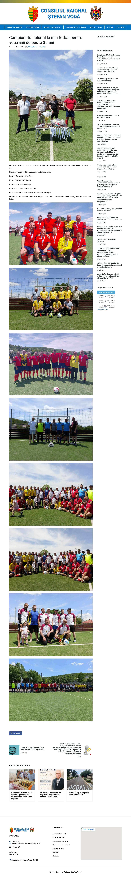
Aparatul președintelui (52, 27)
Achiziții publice (96, 27)
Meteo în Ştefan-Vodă (106, 292)
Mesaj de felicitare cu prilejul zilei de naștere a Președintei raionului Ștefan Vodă (108, 276)
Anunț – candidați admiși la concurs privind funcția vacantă (109, 218)
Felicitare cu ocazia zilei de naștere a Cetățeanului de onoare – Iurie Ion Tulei (107, 70)
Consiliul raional (33, 27)
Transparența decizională (76, 27)
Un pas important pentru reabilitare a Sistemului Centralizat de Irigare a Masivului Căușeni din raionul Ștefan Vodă (108, 104)
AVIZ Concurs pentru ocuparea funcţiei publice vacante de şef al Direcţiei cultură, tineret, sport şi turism (109, 138)
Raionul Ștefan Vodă (14, 27)
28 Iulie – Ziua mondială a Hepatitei (106, 240)
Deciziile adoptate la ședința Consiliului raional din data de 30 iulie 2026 (108, 126)
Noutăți (42, 47)
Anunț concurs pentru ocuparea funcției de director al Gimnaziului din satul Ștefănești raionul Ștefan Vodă (109, 229)
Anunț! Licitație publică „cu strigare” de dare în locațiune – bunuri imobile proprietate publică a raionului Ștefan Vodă (109, 91)
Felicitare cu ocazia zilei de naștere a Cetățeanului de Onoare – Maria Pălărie (107, 167)
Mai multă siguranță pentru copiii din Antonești (107, 80)
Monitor (110, 27)
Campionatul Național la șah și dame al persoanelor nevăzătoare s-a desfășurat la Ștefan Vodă (108, 58)
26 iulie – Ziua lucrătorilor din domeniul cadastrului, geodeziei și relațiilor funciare (109, 265)
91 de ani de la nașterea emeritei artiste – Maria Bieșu (109, 209)
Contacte (121, 27)
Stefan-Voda (32, 47)
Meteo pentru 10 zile (103, 309)
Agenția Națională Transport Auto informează (108, 116)
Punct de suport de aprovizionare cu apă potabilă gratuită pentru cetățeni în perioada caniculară (108, 184)
